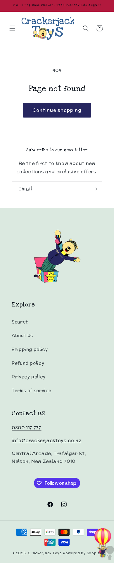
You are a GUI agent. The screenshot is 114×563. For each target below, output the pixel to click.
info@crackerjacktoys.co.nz (46, 440)
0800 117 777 (27, 427)
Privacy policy (29, 376)
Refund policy (28, 363)
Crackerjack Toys (45, 553)
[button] (12, 28)
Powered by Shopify (82, 553)
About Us (22, 335)
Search (20, 322)
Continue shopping (57, 110)
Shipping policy (30, 349)
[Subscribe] (95, 189)
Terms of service (31, 390)
